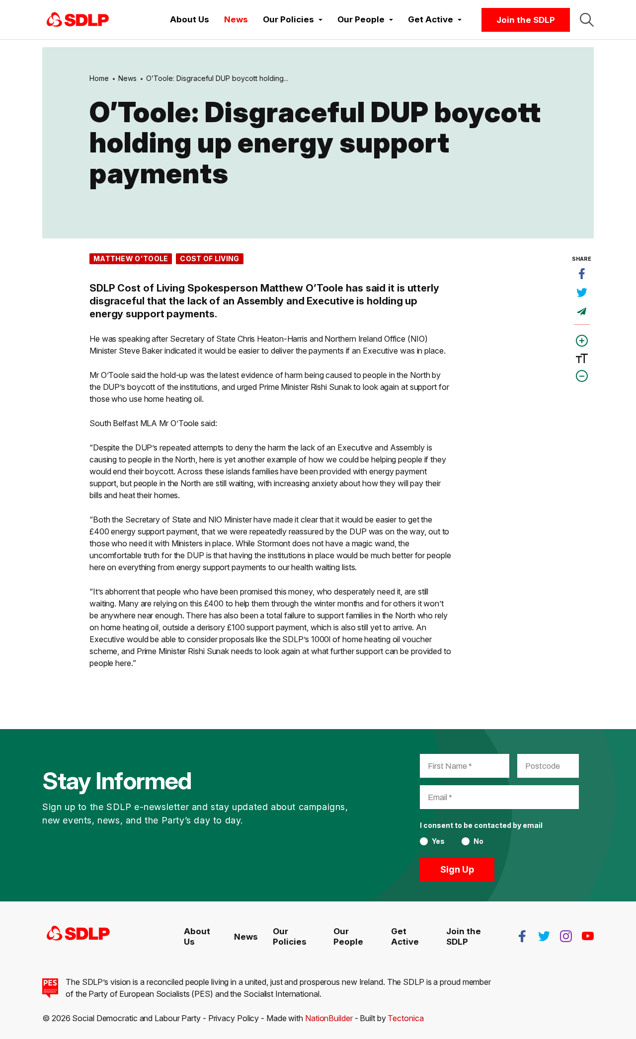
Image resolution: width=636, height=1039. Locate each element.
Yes (438, 841)
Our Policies (290, 936)
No (478, 841)
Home (99, 78)
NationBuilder (329, 1018)
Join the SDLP (525, 20)
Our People (348, 936)
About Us (189, 19)
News (236, 19)
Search (587, 20)
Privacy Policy (233, 1018)
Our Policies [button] (289, 19)
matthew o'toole (130, 258)
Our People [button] (362, 19)
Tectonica (405, 1018)
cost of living (209, 258)
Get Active (405, 936)
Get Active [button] (431, 19)
